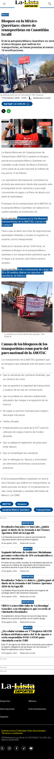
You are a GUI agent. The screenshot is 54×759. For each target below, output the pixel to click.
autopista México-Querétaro (16, 510)
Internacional (7, 709)
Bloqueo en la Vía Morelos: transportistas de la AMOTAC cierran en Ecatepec (24, 221)
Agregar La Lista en (15, 103)
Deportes (27, 523)
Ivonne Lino (24, 571)
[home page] (27, 688)
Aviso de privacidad (36, 731)
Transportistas (43, 510)
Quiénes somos (8, 731)
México (5, 15)
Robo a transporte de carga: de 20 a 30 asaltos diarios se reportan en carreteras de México (27, 272)
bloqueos (22, 504)
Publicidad (22, 731)
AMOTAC (6, 504)
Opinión (4, 716)
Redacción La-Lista (27, 543)
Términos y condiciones (12, 733)
